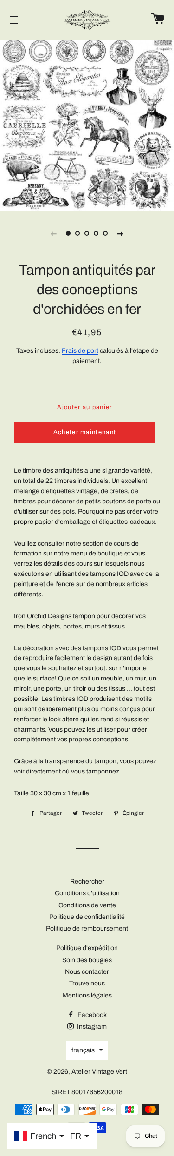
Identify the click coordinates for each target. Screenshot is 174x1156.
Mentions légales (87, 995)
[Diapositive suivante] (120, 233)
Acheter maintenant (84, 432)
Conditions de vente (87, 905)
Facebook (91, 1014)
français (83, 1050)
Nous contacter (87, 971)
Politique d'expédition (87, 948)
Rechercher (87, 881)
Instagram (91, 1026)
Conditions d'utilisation (87, 893)
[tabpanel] (87, 124)
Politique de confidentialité (87, 916)
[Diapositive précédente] (54, 233)
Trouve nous (87, 983)
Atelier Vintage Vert (99, 1071)
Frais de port (80, 350)
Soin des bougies (87, 960)
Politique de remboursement (87, 928)
